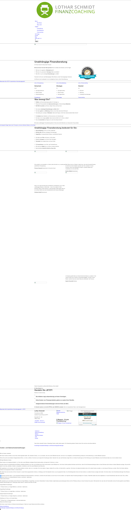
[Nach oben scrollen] (0, 441)
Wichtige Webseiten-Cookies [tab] (5, 460)
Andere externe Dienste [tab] (4, 478)
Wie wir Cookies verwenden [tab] (5, 453)
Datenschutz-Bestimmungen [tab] (5, 501)
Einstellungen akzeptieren (39, 445)
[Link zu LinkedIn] (35, 426)
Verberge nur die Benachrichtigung (51, 445)
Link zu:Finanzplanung (38, 83)
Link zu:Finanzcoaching (83, 83)
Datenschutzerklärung (4, 506)
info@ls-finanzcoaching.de (39, 422)
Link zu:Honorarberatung (61, 83)
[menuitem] (66, 22)
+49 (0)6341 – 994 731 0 (39, 420)
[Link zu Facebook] (35, 428)
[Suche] (35, 40)
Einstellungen (60, 445)
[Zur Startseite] (65, 19)
